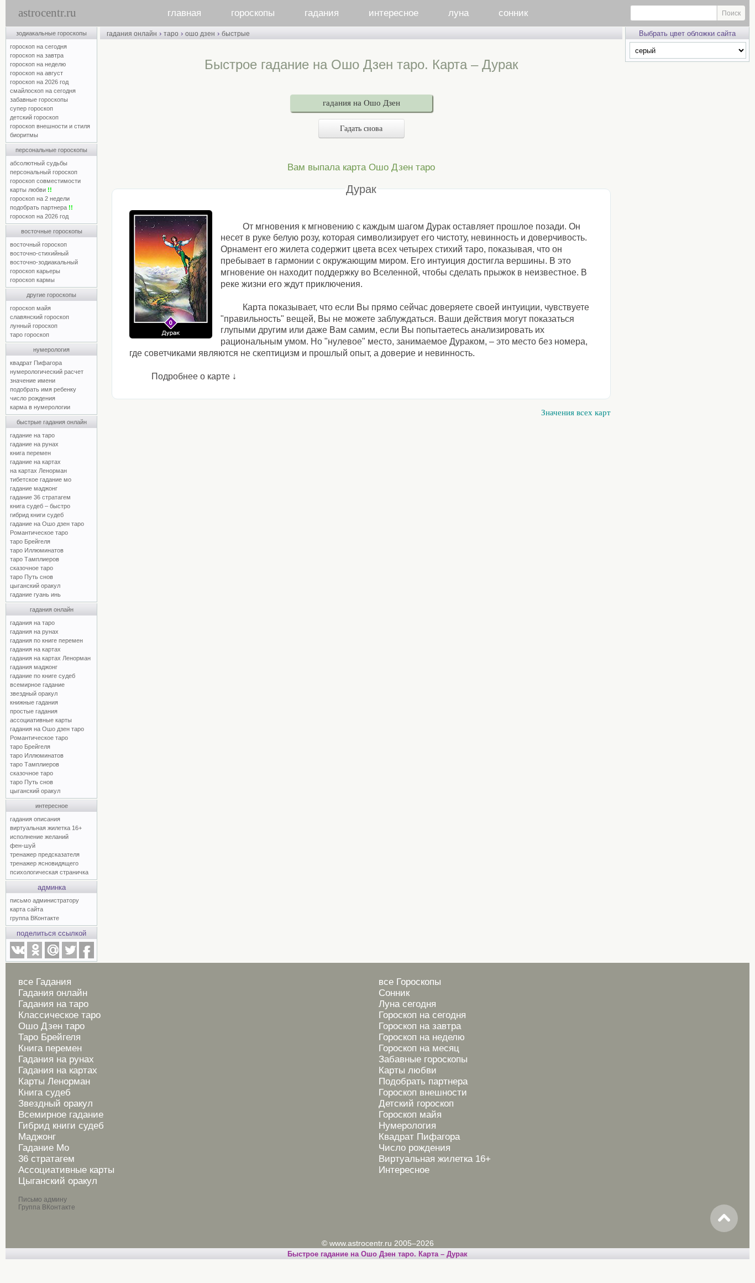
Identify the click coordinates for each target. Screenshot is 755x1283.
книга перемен (30, 453)
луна (458, 13)
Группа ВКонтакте (46, 1207)
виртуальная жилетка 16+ (46, 828)
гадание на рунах (34, 444)
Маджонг (37, 1136)
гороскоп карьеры (35, 271)
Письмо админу (42, 1199)
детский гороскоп (34, 117)
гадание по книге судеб (42, 675)
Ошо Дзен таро (51, 1026)
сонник (513, 13)
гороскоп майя (30, 308)
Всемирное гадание (60, 1114)
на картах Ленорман (38, 470)
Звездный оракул (55, 1103)
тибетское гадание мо (40, 479)
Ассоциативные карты (66, 1170)
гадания (322, 13)
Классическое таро (59, 1015)
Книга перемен (50, 1048)
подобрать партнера (41, 207)
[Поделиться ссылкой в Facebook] (86, 956)
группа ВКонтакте (34, 918)
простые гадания (33, 711)
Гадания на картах (57, 1070)
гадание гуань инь (35, 594)
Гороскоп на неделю (422, 1037)
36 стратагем (46, 1159)
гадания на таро (32, 622)
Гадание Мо (43, 1148)
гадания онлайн (52, 609)
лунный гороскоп (33, 325)
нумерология (51, 349)
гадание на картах (35, 461)
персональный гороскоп (43, 172)
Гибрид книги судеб (61, 1125)
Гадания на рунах (56, 1059)
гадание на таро (32, 435)
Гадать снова (361, 128)
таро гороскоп (29, 334)
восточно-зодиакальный (44, 262)
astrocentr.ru (47, 12)
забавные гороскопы (39, 99)
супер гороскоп (31, 108)
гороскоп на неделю (38, 64)
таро (171, 34)
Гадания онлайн (52, 993)
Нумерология (407, 1125)
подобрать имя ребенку (43, 389)
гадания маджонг (33, 667)
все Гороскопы (410, 982)
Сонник (394, 993)
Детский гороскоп (416, 1103)
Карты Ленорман (54, 1081)
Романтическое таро (39, 532)
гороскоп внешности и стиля (50, 126)
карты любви (31, 189)
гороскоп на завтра (37, 55)
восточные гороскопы (51, 231)
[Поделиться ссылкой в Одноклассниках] (34, 956)
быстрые (236, 34)
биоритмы (24, 135)
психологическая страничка (49, 872)
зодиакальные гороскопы (51, 33)
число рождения (32, 398)
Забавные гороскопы (423, 1059)
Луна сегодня (407, 1004)
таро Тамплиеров (34, 559)
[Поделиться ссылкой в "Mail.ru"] (52, 956)
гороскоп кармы (32, 280)
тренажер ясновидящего (44, 863)
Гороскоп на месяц (419, 1048)
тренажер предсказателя (45, 854)
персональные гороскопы (51, 150)
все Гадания (44, 982)
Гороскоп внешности (423, 1092)
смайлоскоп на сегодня (43, 90)
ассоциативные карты (41, 720)
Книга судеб (44, 1092)
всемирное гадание (37, 684)
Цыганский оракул (57, 1181)
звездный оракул (33, 693)
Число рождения (414, 1148)
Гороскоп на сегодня (422, 1015)
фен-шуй (22, 845)
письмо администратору (44, 900)
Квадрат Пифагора (419, 1136)
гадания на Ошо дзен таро (47, 729)
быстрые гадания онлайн (52, 422)
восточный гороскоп (38, 244)
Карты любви (408, 1070)
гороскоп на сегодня (38, 46)
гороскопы (253, 13)
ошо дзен (200, 34)
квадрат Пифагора (36, 362)
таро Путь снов (31, 576)
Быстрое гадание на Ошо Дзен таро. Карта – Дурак (377, 1254)
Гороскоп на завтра (420, 1026)
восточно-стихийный (39, 253)
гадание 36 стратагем (40, 497)
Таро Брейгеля (49, 1037)
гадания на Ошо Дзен (361, 102)
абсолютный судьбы (38, 163)
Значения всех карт (576, 412)
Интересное (404, 1170)
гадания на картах (35, 649)
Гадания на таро (53, 1004)
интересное (393, 13)
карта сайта (26, 909)
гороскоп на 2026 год (39, 82)
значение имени (32, 380)
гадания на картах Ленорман (52, 658)
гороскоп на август (36, 73)
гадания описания (35, 819)
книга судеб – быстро (40, 506)
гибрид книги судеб (37, 515)
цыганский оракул (35, 585)
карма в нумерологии (40, 407)
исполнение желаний (39, 836)
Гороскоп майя (410, 1114)
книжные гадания (34, 702)
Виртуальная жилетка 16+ (435, 1159)
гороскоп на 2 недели (40, 198)
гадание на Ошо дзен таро (47, 523)
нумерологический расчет (46, 371)
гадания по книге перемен (46, 640)
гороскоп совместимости (45, 181)
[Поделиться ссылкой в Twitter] (69, 956)
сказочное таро (31, 568)
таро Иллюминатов (37, 550)
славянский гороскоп (39, 317)
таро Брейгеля (30, 541)
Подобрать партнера (423, 1081)
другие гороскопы (51, 294)
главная (184, 13)
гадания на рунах (34, 631)
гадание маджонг (33, 488)
